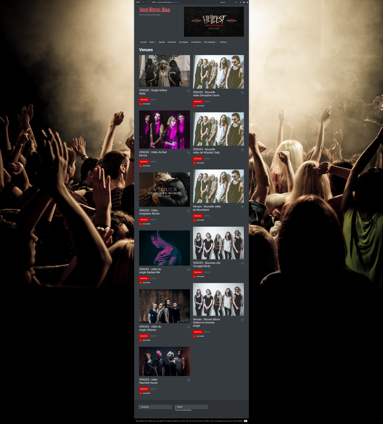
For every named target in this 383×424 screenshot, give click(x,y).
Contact (223, 42)
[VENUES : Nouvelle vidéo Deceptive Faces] (218, 72)
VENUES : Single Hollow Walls (153, 92)
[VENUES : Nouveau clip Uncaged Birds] (218, 243)
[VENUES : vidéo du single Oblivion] (164, 306)
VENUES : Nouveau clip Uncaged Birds (206, 264)
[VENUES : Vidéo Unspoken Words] (164, 189)
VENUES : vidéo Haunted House (148, 381)
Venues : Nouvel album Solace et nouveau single (206, 322)
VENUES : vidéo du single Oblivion (150, 328)
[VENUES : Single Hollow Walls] (164, 71)
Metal (145, 99)
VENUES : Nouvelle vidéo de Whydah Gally (206, 151)
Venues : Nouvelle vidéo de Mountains (207, 208)
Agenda (162, 42)
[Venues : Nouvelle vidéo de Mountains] (218, 186)
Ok (245, 421)
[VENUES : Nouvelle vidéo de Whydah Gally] (218, 129)
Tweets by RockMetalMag (183, 410)
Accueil (144, 42)
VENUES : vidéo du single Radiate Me (150, 271)
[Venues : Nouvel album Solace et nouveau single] (218, 299)
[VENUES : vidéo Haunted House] (164, 361)
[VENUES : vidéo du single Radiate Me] (164, 247)
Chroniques (183, 42)
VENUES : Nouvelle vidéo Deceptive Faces (206, 94)
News (152, 42)
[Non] (381, 421)
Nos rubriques (209, 42)
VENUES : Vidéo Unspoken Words (149, 212)
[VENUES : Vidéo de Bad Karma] (164, 129)
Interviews (172, 42)
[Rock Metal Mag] (155, 10)
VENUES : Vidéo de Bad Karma (153, 154)
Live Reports (196, 42)
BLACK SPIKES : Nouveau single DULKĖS (165, 2)
